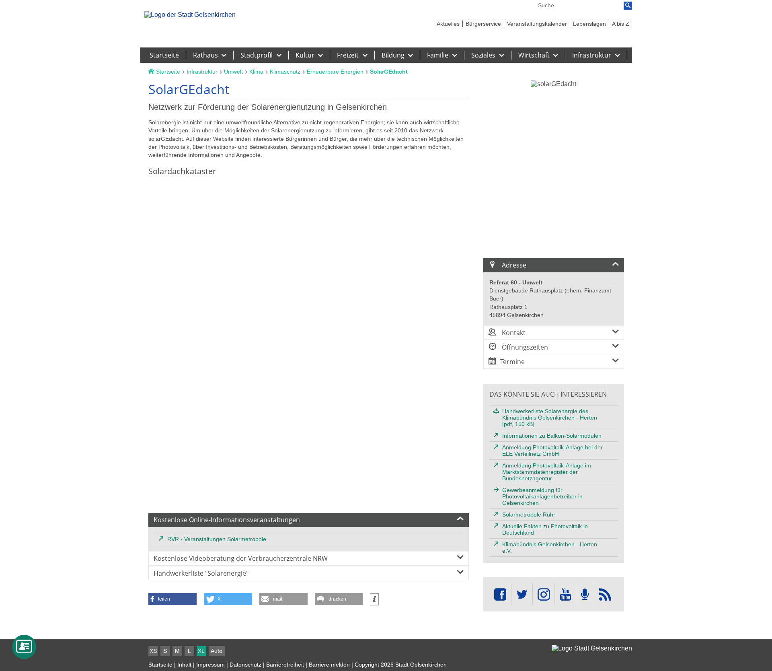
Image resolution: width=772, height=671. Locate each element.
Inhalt (184, 664)
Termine (512, 361)
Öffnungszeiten (524, 347)
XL (201, 651)
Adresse (513, 265)
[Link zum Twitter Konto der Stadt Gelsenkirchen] (521, 594)
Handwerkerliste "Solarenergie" (201, 573)
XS (153, 651)
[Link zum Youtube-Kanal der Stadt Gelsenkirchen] (565, 594)
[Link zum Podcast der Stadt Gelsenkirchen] (585, 594)
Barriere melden (329, 664)
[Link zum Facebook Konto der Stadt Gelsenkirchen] (500, 594)
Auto (216, 651)
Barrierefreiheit (285, 664)
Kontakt (513, 332)
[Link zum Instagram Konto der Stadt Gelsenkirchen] (543, 594)
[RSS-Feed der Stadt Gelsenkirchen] (605, 594)
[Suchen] (628, 6)
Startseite (160, 664)
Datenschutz (245, 664)
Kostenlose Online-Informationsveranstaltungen (227, 519)
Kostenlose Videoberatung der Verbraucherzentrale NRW (241, 558)
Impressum (210, 664)
